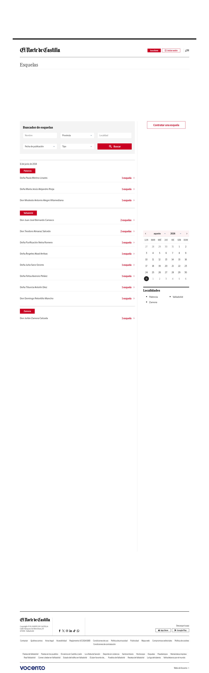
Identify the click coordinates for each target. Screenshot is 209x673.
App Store (164, 630)
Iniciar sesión (172, 50)
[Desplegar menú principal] (187, 50)
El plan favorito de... (97, 657)
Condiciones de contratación (104, 644)
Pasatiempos (163, 654)
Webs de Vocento (180, 668)
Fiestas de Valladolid (30, 654)
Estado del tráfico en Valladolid (75, 657)
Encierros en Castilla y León (71, 654)
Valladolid (28, 213)
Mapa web (146, 641)
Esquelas (29, 65)
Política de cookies (182, 641)
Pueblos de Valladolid (116, 657)
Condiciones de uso (100, 641)
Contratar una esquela (166, 125)
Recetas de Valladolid (136, 657)
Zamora (27, 311)
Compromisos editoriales (162, 641)
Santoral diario (128, 654)
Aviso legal (49, 641)
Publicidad (134, 641)
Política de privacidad (119, 641)
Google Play (182, 630)
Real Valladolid (29, 657)
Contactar (24, 641)
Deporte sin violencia (111, 654)
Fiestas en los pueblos (49, 654)
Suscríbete (154, 50)
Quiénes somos (37, 641)
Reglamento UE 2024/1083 (79, 641)
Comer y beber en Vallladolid (49, 657)
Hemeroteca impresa (178, 654)
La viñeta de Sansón (92, 654)
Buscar (117, 146)
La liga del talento (154, 657)
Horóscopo (140, 654)
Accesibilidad (61, 641)
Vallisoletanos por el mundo (174, 657)
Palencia (28, 170)
